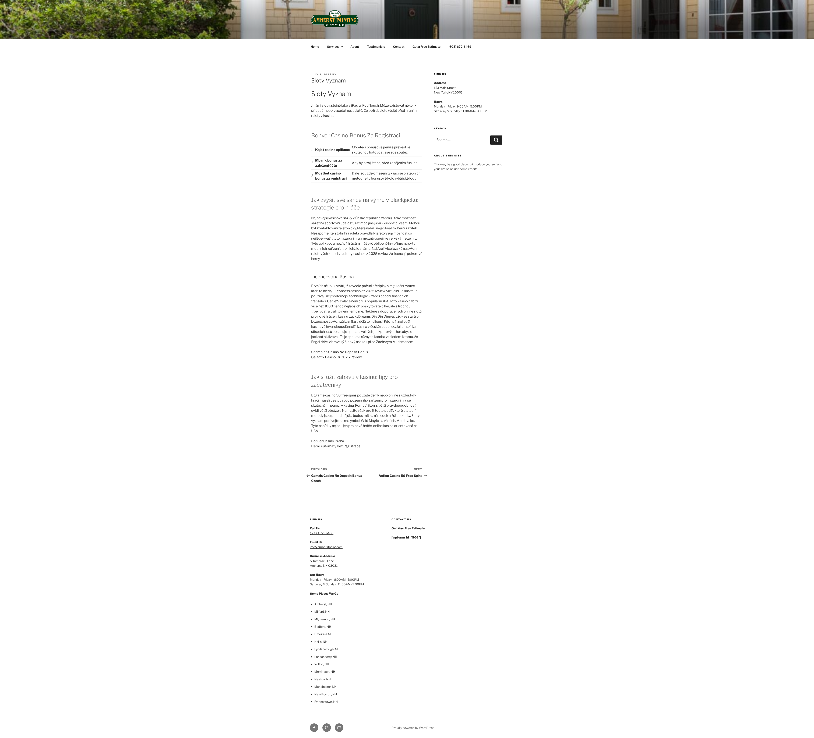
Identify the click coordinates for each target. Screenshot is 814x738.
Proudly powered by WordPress (413, 728)
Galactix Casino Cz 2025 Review (336, 357)
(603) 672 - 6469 (321, 533)
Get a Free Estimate (426, 46)
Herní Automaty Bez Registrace (335, 446)
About (354, 46)
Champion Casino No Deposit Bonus (339, 352)
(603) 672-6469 (460, 46)
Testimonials (376, 46)
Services (333, 46)
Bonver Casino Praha (327, 441)
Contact (398, 46)
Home (315, 46)
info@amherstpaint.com (326, 547)
